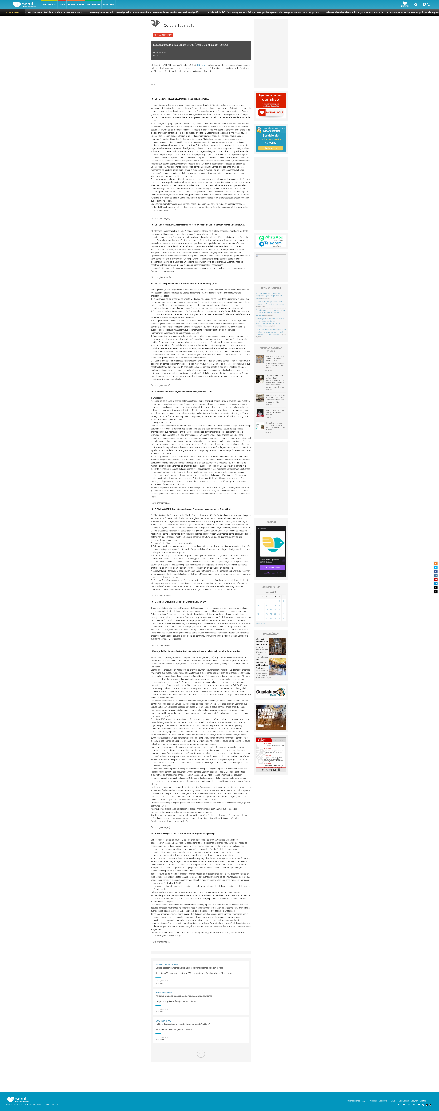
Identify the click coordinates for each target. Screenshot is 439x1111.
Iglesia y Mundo (76, 4)
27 (267, 618)
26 (262, 618)
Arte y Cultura (164, 992)
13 (267, 610)
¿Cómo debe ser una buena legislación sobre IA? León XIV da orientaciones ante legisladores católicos (275, 398)
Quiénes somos (353, 1101)
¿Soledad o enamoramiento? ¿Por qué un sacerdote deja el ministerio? (316, 12)
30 (279, 618)
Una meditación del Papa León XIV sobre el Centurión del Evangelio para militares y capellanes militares (226, 12)
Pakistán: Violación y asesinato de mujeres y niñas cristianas (183, 996)
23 (279, 614)
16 (279, 610)
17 (284, 610)
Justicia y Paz (163, 1021)
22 (275, 614)
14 (271, 610)
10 (284, 605)
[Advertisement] (201, 1074)
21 (271, 614)
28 (271, 618)
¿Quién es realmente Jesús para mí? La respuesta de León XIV (275, 412)
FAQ (363, 1101)
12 (262, 610)
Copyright (414, 1101)
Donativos (108, 4)
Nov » (263, 624)
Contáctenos (425, 1101)
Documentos (93, 4)
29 (275, 618)
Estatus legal (404, 1101)
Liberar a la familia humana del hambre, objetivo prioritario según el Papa (189, 967)
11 (258, 610)
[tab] (263, 740)
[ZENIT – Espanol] (27, 4)
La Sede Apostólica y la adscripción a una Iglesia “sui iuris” (182, 1024)
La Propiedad (372, 1101)
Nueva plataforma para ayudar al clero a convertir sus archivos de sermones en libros (275, 426)
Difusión (394, 1101)
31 (284, 618)
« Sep (258, 624)
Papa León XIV (49, 4)
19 (262, 614)
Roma (62, 4)
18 (258, 614)
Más (201, 1054)
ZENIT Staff (157, 55)
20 (267, 614)
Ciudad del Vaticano (167, 964)
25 (258, 618)
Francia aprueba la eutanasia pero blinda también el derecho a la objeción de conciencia (270, 312)
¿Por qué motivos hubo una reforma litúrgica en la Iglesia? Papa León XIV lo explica (270, 295)
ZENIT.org (200, 65)
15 (275, 610)
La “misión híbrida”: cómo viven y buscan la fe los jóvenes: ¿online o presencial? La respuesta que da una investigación (271, 332)
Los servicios (384, 1101)
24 (284, 614)
